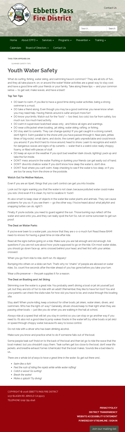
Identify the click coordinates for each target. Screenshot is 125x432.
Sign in (113, 420)
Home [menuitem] (13, 40)
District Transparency (103, 412)
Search (112, 28)
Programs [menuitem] (63, 40)
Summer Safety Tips (21, 64)
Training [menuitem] (99, 40)
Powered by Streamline (93, 420)
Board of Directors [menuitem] (36, 47)
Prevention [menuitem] (82, 40)
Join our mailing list (104, 428)
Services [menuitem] (47, 40)
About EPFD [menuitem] (28, 40)
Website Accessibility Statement (97, 416)
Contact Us (110, 7)
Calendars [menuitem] (15, 47)
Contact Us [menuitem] (59, 47)
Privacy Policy (108, 408)
